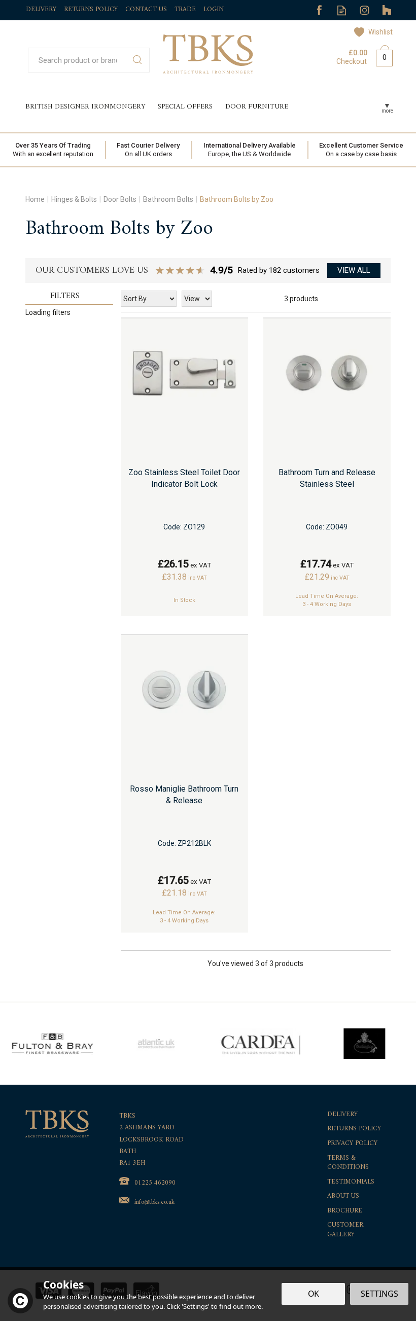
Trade (185, 9)
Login (213, 9)
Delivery (342, 1115)
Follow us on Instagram (364, 10)
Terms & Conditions (348, 1163)
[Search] (137, 60)
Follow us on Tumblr (387, 10)
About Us (343, 1196)
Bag (380, 55)
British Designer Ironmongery (85, 106)
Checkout (351, 61)
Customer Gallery (345, 1230)
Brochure (344, 1211)
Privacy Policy (352, 1144)
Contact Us (146, 9)
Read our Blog (341, 10)
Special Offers (185, 106)
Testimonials (350, 1182)
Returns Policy (354, 1129)
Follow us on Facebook (319, 10)
